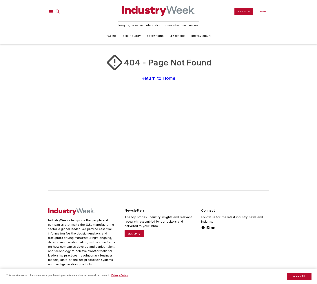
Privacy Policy (119, 275)
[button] (51, 11)
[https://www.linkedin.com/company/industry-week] (208, 228)
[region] (158, 276)
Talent (111, 36)
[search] (58, 11)
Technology (132, 36)
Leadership (177, 36)
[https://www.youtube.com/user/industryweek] (213, 228)
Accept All (299, 276)
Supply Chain (200, 36)
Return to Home (158, 78)
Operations (155, 36)
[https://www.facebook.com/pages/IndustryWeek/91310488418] (203, 228)
